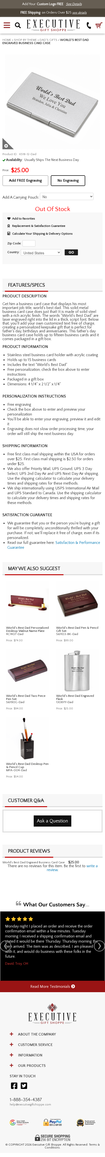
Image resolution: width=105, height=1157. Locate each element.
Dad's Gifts (48, 40)
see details (79, 12)
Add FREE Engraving (25, 180)
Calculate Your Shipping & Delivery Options (42, 233)
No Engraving (68, 180)
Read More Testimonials (50, 986)
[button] (6, 25)
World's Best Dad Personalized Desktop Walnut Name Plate (27, 629)
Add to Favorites (23, 218)
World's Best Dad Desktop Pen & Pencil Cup (27, 765)
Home (6, 40)
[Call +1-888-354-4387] (89, 25)
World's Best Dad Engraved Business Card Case (33, 862)
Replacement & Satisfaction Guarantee (38, 226)
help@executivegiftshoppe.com (30, 1104)
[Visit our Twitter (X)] (24, 1086)
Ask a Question (52, 821)
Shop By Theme (25, 40)
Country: (13, 252)
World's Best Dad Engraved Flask (75, 697)
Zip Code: (14, 243)
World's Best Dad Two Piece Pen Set (25, 697)
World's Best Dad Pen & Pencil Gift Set (77, 629)
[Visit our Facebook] (14, 1086)
